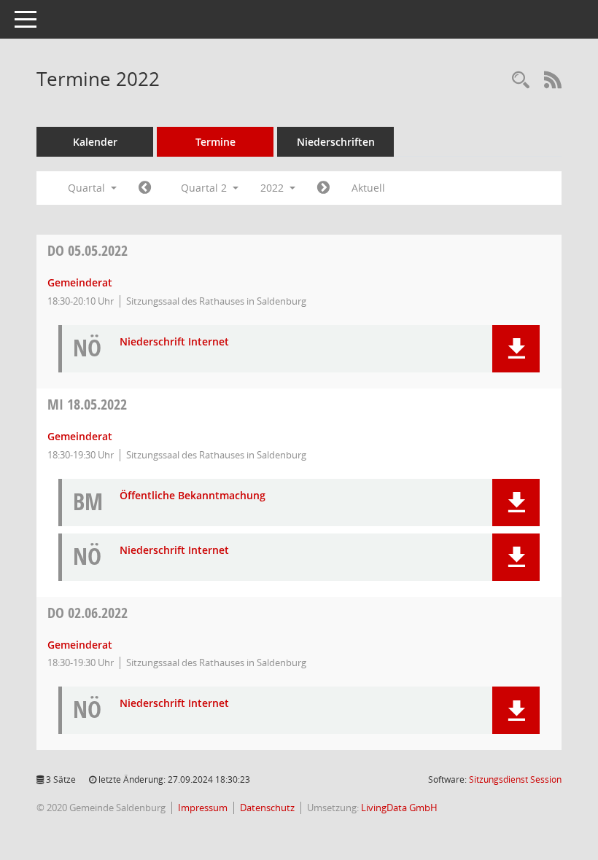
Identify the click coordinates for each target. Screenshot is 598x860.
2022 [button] (273, 188)
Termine (215, 142)
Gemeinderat (79, 282)
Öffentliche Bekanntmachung (192, 496)
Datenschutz (267, 807)
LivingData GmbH (399, 807)
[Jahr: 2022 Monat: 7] (323, 188)
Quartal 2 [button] (205, 188)
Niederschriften (336, 142)
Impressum (203, 807)
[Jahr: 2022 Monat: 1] (145, 188)
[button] (516, 348)
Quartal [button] (88, 188)
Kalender (95, 142)
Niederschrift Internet (174, 342)
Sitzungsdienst (515, 779)
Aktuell (368, 188)
